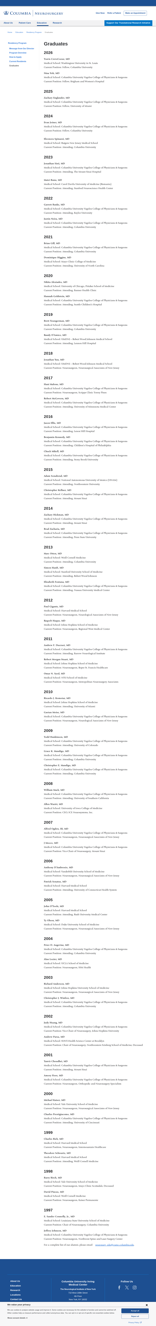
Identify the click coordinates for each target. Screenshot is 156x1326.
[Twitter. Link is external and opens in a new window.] (127, 1288)
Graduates (14, 66)
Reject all (135, 1316)
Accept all (135, 1311)
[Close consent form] (147, 1305)
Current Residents (17, 61)
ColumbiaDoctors (113, 1267)
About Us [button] (8, 23)
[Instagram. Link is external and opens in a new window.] (135, 1288)
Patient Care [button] (25, 23)
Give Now (100, 13)
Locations (15, 1295)
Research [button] (57, 23)
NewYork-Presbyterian (78, 1267)
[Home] (33, 13)
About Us (15, 1281)
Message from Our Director (21, 49)
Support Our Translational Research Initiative (128, 23)
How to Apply (15, 57)
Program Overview (17, 53)
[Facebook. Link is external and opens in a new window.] (119, 1288)
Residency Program (34, 32)
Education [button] (42, 23)
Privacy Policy (134, 1322)
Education (19, 32)
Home (10, 32)
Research (15, 1290)
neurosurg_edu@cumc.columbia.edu (114, 1244)
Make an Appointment (135, 13)
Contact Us (16, 1299)
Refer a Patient (114, 13)
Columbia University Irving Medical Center (78, 3)
